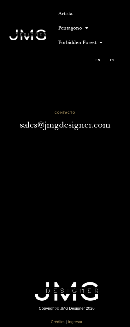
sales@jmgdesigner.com (65, 125)
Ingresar (75, 322)
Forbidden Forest (77, 42)
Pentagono (70, 28)
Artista (65, 13)
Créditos (58, 322)
